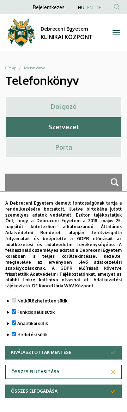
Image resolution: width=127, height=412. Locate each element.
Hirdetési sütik (32, 334)
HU (81, 7)
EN (90, 7)
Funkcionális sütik (36, 312)
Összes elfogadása (34, 391)
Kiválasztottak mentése (41, 352)
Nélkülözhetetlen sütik (42, 301)
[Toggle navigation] (116, 32)
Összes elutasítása (35, 371)
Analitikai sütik (32, 323)
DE (98, 7)
